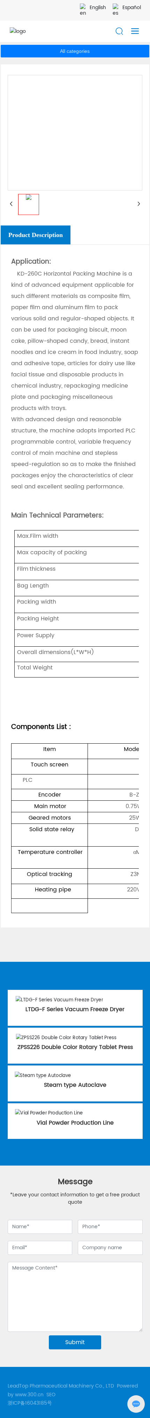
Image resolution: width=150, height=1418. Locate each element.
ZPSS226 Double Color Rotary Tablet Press (75, 1047)
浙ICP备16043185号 (30, 1403)
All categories (75, 51)
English (98, 8)
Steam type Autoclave (75, 1085)
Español (131, 8)
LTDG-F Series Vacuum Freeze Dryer (75, 1009)
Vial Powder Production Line (75, 1122)
